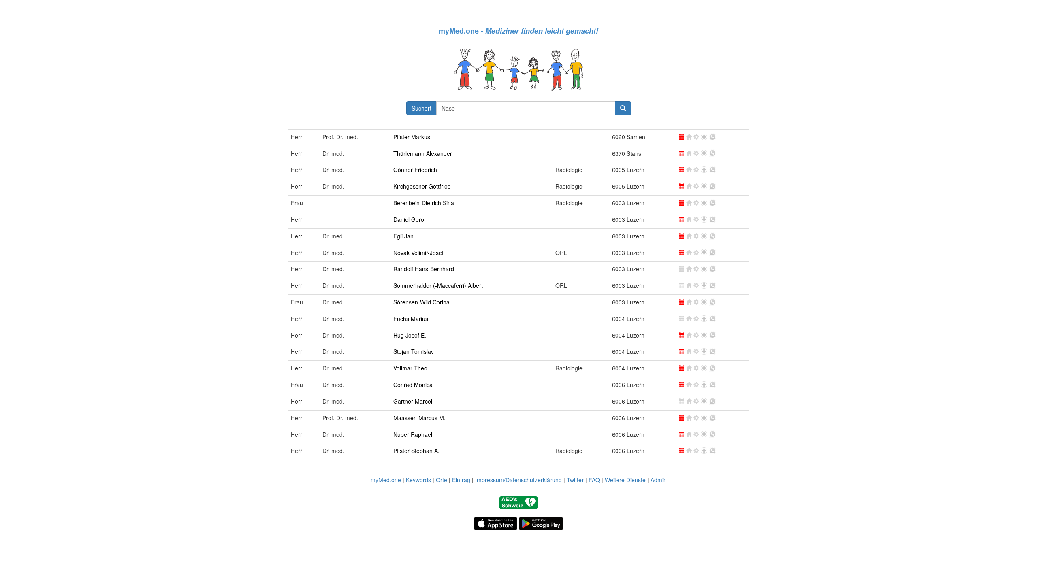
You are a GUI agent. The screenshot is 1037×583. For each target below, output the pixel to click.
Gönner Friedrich (415, 170)
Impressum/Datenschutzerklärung (518, 480)
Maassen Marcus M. (419, 418)
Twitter (575, 480)
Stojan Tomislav (413, 351)
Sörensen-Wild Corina (421, 302)
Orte (441, 480)
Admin (659, 480)
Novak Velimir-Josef (418, 253)
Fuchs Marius (410, 319)
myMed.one (386, 480)
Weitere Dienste (625, 480)
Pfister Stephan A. (416, 451)
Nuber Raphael (412, 434)
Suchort (421, 108)
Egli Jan (403, 236)
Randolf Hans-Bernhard (423, 269)
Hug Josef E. (409, 335)
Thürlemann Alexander (422, 153)
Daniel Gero (408, 219)
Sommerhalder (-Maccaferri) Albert (438, 285)
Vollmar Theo (410, 368)
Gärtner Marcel (412, 401)
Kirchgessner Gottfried (422, 186)
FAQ (594, 480)
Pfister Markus (411, 137)
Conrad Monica (413, 385)
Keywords (418, 480)
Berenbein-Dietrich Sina (423, 203)
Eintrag (461, 480)
